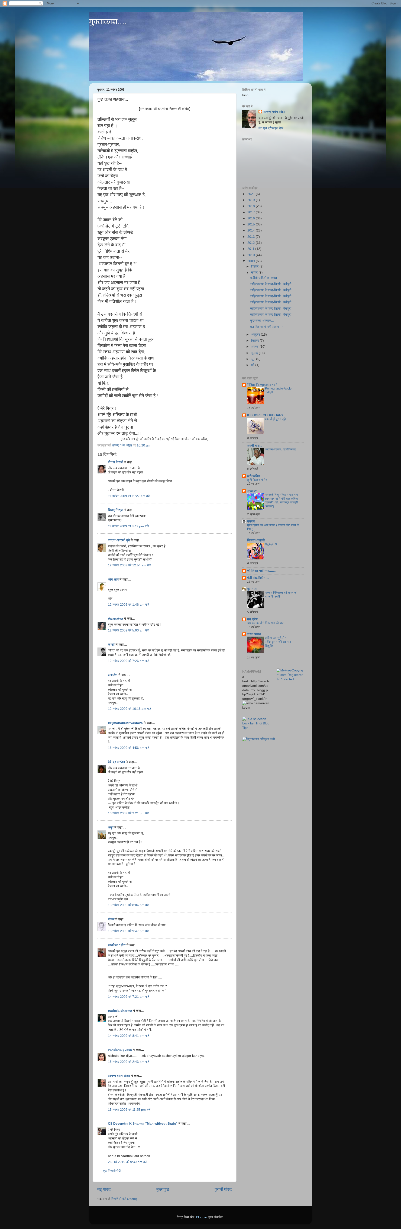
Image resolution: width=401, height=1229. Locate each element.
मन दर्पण (252, 619)
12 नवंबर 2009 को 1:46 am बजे (128, 604)
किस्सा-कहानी (256, 540)
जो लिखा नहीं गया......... (262, 570)
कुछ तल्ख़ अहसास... (262, 320)
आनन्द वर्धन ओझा (119, 1075)
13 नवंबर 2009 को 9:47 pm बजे (128, 931)
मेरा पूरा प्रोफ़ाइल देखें (271, 128)
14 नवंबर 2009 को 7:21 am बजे (128, 996)
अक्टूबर (256, 334)
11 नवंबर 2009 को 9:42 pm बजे (128, 526)
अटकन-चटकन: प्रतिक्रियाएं (280, 449)
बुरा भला (252, 589)
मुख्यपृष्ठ (162, 1189)
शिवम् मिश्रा (115, 510)
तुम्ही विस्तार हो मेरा (257, 480)
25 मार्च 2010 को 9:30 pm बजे (127, 1162)
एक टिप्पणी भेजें (112, 1171)
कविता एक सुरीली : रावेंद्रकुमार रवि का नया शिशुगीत (278, 641)
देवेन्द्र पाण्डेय (116, 762)
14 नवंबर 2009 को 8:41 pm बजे (128, 1035)
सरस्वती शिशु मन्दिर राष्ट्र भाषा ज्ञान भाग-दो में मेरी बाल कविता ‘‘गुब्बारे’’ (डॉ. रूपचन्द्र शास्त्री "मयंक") (281, 500)
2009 (251, 261)
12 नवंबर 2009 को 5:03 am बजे (128, 630)
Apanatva (115, 618)
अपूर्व (110, 827)
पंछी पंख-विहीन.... (258, 578)
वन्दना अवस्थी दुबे (119, 540)
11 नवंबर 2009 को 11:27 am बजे (129, 496)
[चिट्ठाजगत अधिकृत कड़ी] (258, 739)
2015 (251, 224)
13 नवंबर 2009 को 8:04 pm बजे (128, 905)
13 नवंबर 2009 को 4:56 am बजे (128, 748)
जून (253, 359)
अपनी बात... (254, 445)
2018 (251, 206)
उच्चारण (252, 491)
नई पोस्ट (104, 1189)
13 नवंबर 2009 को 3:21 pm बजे (128, 813)
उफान (251, 521)
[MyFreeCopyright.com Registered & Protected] (290, 679)
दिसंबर (255, 266)
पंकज (111, 919)
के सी (112, 644)
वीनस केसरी (115, 462)
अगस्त (255, 346)
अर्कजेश (112, 675)
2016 (251, 218)
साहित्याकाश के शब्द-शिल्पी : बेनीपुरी (270, 284)
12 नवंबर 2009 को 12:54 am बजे (129, 565)
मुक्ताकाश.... (108, 21)
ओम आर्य (113, 579)
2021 (251, 194)
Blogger (201, 1217)
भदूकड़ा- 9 (271, 544)
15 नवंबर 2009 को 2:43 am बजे (128, 1062)
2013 (251, 236)
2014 (251, 230)
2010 (251, 255)
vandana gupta (120, 1049)
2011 (251, 249)
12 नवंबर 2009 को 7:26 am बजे (128, 661)
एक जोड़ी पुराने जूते (275, 419)
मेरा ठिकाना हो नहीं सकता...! (266, 327)
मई (253, 365)
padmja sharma (120, 1010)
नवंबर (255, 272)
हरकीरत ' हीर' (117, 945)
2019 (251, 200)
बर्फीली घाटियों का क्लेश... (265, 278)
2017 (251, 212)
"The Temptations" (262, 385)
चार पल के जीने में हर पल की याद (265, 623)
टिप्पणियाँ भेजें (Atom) (124, 1199)
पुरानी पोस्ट (223, 1189)
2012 (251, 242)
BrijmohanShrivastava (125, 723)
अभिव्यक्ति (253, 476)
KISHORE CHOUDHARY (265, 415)
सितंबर (255, 340)
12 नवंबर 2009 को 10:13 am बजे (129, 708)
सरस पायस (254, 634)
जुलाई (255, 353)
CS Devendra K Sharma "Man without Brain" (143, 1123)
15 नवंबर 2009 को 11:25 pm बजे (129, 1109)
